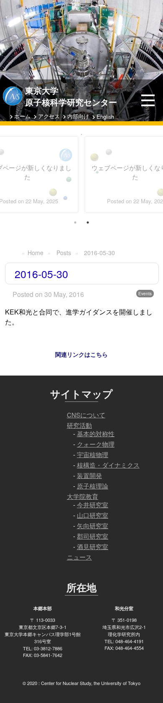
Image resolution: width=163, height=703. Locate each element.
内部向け (78, 116)
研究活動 (79, 425)
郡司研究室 (92, 536)
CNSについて (86, 414)
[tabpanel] (81, 134)
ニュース (79, 556)
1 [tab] (75, 222)
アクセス (49, 116)
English (105, 116)
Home (35, 252)
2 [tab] (88, 222)
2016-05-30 (99, 252)
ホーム (22, 116)
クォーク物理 (96, 444)
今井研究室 (92, 504)
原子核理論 (92, 485)
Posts (63, 252)
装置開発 (89, 475)
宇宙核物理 (92, 454)
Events (145, 294)
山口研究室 (92, 515)
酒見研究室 (92, 546)
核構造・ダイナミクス (108, 464)
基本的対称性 (96, 433)
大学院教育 (82, 496)
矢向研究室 (92, 525)
